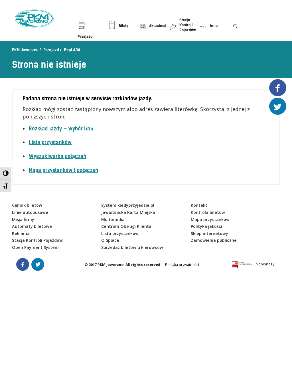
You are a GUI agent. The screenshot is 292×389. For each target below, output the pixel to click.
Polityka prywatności (182, 264)
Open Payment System (35, 247)
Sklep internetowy (209, 233)
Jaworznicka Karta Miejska (128, 212)
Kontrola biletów (208, 212)
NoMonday (265, 264)
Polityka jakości (206, 226)
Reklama (21, 233)
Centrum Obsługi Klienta (126, 226)
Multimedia (113, 219)
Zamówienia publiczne (214, 240)
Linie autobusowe (30, 212)
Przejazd (51, 49)
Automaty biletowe (32, 226)
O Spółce (110, 240)
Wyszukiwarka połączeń (57, 156)
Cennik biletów (27, 205)
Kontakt (199, 205)
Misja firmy (23, 219)
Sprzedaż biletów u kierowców (132, 247)
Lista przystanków (50, 142)
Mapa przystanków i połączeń (63, 170)
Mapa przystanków (210, 219)
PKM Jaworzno (25, 49)
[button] (235, 32)
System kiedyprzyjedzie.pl (127, 205)
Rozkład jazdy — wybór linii (61, 128)
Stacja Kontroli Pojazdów (37, 240)
